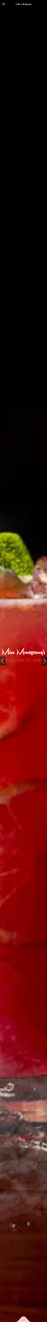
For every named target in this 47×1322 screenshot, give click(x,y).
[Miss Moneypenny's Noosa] (23, 4)
